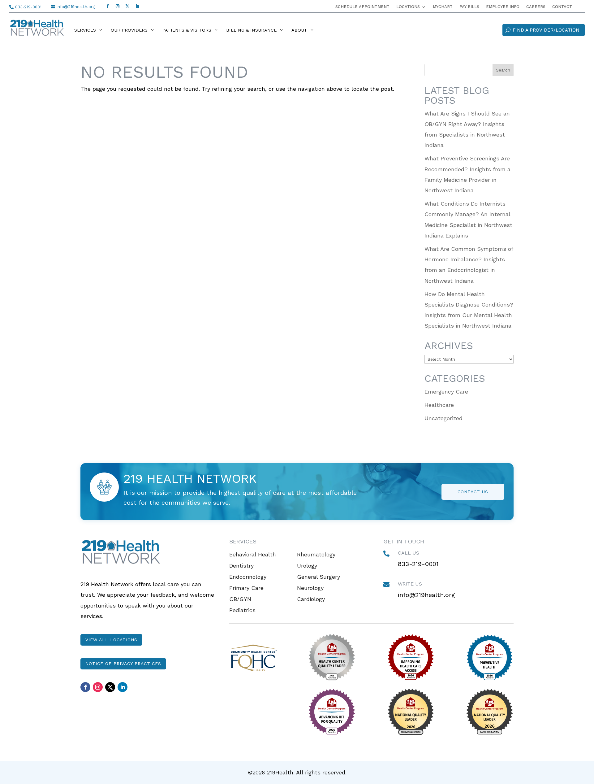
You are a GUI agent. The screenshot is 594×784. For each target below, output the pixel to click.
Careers (535, 7)
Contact (562, 7)
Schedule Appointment (362, 7)
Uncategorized (443, 418)
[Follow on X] (127, 6)
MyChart (443, 7)
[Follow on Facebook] (107, 6)
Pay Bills (469, 7)
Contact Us (473, 491)
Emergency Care (446, 391)
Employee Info (502, 7)
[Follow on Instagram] (117, 6)
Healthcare (439, 405)
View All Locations (111, 639)
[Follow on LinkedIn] (137, 6)
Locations (408, 7)
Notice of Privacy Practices (123, 663)
